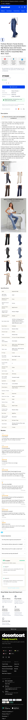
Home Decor (9, 10)
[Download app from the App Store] (15, 708)
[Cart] (25, 7)
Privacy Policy (6, 714)
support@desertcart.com (11, 689)
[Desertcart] (5, 7)
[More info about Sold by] (19, 90)
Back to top (13, 629)
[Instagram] (3, 657)
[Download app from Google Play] (6, 708)
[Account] (22, 7)
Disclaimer (5, 716)
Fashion (23, 10)
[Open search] (19, 7)
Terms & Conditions (7, 711)
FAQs (4, 718)
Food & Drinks (17, 10)
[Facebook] (9, 657)
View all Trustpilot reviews (13, 588)
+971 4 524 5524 (8, 694)
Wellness (3, 10)
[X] (6, 657)
